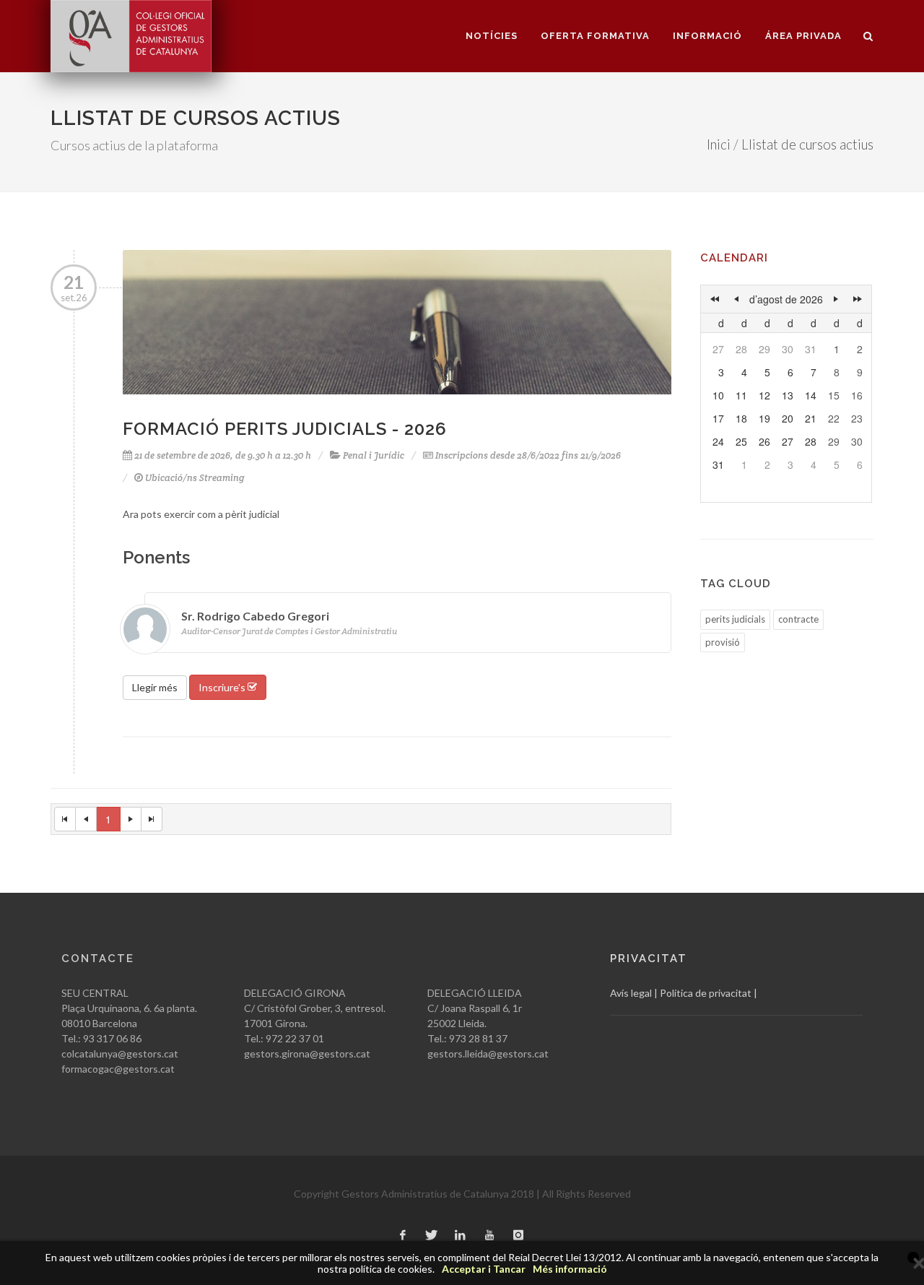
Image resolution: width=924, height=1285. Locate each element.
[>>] (857, 299)
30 (787, 349)
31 (810, 349)
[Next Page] (131, 819)
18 (741, 418)
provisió (722, 642)
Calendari (734, 257)
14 (810, 395)
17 (718, 418)
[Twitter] (431, 1235)
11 (741, 395)
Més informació (570, 1268)
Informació (707, 35)
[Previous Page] (86, 819)
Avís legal (631, 993)
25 (741, 441)
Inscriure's (223, 687)
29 (764, 349)
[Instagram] (518, 1235)
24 (718, 441)
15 (834, 395)
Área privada (803, 35)
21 (810, 418)
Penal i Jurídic (373, 455)
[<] (736, 299)
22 (834, 418)
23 (857, 418)
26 (764, 441)
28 (741, 349)
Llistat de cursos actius (807, 144)
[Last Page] (151, 819)
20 (787, 418)
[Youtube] (489, 1235)
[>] (836, 299)
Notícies (492, 35)
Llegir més (155, 687)
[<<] (714, 299)
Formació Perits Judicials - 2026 (285, 428)
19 (764, 418)
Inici (719, 144)
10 (718, 395)
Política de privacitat (705, 993)
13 (787, 395)
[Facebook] (402, 1235)
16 (857, 395)
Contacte (97, 958)
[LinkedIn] (460, 1235)
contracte (798, 619)
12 (764, 395)
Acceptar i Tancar (484, 1268)
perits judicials (735, 619)
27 (718, 349)
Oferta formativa (595, 35)
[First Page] (65, 819)
